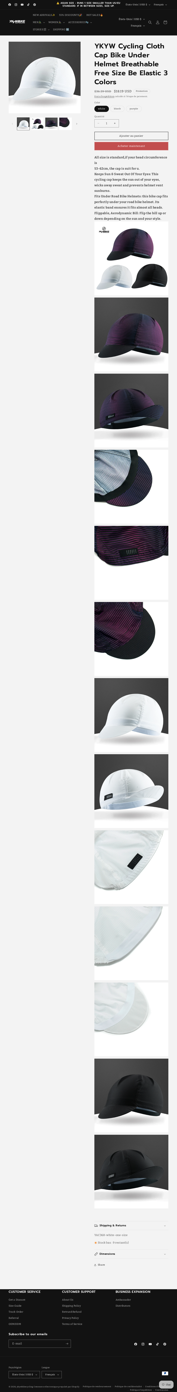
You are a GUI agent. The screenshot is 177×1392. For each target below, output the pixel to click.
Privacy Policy (70, 1318)
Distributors (123, 1305)
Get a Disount (17, 1299)
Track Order (16, 1311)
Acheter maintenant (131, 146)
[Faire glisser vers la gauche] (12, 124)
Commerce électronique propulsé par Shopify (56, 1387)
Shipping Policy (71, 1305)
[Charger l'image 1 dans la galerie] (23, 124)
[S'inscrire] (67, 1344)
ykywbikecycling (25, 1387)
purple (136, 109)
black (119, 109)
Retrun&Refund (71, 1311)
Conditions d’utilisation (156, 1386)
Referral (14, 1318)
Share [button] (101, 1264)
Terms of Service (72, 1324)
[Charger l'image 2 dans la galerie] (37, 124)
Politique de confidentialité (128, 1386)
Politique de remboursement (97, 1386)
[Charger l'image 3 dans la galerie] (51, 124)
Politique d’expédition (141, 1390)
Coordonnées (161, 1390)
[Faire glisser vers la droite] (77, 124)
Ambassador (123, 1299)
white (101, 108)
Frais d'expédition (104, 96)
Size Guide (15, 1305)
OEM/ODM (15, 1324)
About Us (67, 1299)
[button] (38, 22)
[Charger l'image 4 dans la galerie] (65, 124)
